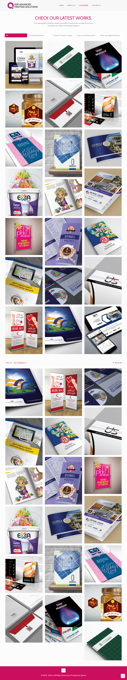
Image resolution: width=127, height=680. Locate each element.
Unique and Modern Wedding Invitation (20, 136)
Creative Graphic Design (62, 35)
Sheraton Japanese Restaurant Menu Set (100, 97)
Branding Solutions (36, 35)
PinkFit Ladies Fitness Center (21, 225)
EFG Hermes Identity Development (60, 47)
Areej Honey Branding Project (21, 97)
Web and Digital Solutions (110, 35)
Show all (118, 363)
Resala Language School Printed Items (102, 225)
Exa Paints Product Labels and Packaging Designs (24, 175)
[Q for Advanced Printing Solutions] (22, 5)
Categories (20, 363)
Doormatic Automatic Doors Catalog (61, 136)
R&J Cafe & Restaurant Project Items (61, 225)
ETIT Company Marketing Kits (23, 263)
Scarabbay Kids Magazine (63, 184)
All (7, 35)
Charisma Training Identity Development (61, 274)
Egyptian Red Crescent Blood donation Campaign (22, 314)
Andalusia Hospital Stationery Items (59, 313)
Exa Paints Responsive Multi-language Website (23, 47)
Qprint (83, 675)
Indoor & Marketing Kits (86, 35)
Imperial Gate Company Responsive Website (102, 313)
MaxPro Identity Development (58, 86)
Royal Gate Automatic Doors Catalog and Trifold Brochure (103, 176)
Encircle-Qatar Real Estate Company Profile (101, 136)
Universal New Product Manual (101, 47)
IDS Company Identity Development (101, 263)
